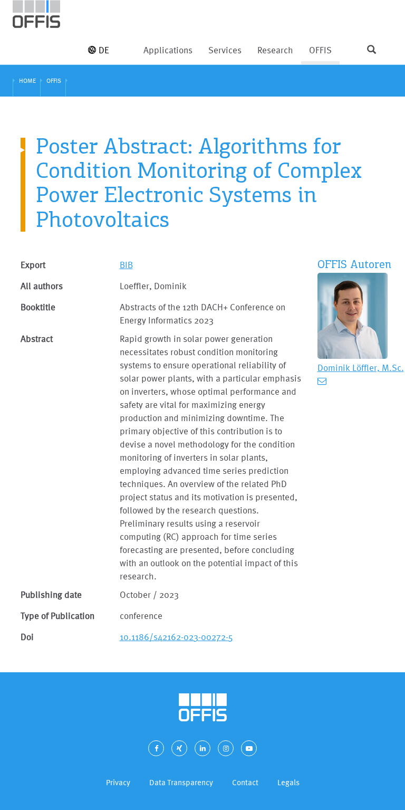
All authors (42, 286)
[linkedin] (202, 748)
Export (33, 265)
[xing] (179, 748)
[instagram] (226, 748)
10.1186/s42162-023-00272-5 (176, 637)
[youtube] (249, 748)
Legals (288, 782)
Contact (245, 782)
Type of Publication (57, 616)
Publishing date (51, 594)
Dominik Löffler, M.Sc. (360, 368)
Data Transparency (181, 782)
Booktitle (38, 307)
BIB (126, 265)
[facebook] (156, 748)
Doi (27, 637)
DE (104, 50)
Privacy (118, 782)
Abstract (37, 338)
